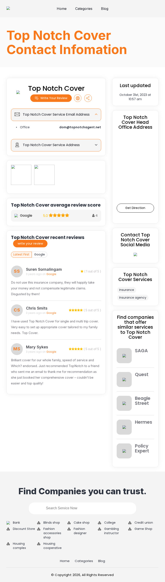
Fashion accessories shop (52, 533)
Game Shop (143, 529)
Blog (104, 8)
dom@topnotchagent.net (80, 127)
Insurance (126, 290)
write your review (30, 243)
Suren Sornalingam (44, 269)
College (110, 523)
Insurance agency (132, 297)
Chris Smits (36, 308)
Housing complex (19, 546)
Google (39, 254)
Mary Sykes (37, 347)
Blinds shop (51, 523)
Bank (16, 523)
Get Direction (135, 208)
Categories (83, 8)
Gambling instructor (111, 531)
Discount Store (24, 529)
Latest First (21, 254)
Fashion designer (80, 531)
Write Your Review (53, 98)
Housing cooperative (52, 546)
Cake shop (82, 523)
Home (62, 8)
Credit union (143, 523)
